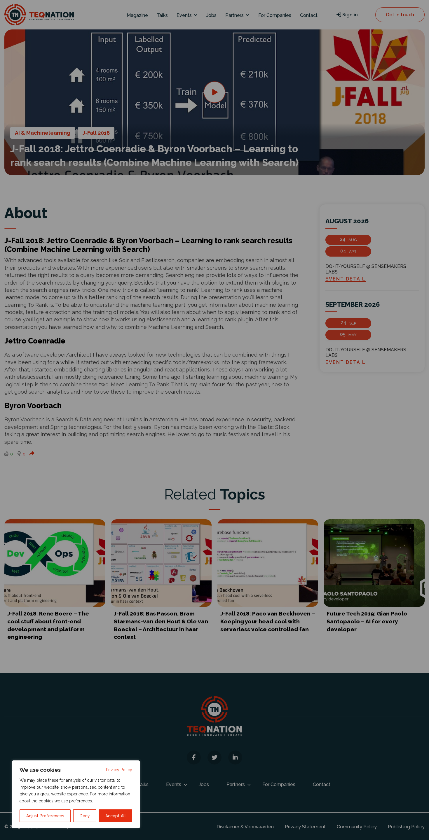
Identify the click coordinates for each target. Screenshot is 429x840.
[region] (76, 794)
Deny (85, 815)
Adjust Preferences (45, 815)
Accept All (115, 815)
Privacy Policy (119, 769)
